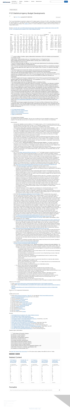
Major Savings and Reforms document (28, 152)
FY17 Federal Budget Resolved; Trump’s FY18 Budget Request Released (26, 326)
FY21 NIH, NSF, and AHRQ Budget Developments (23, 27)
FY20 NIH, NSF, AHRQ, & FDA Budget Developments (22, 317)
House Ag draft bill (24, 299)
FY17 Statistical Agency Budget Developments (20, 327)
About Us (37, 400)
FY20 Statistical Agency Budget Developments (21, 316)
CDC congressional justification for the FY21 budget (28, 99)
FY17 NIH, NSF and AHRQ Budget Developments (21, 328)
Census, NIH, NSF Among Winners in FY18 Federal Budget (23, 322)
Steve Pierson (18, 17)
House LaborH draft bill (20, 300)
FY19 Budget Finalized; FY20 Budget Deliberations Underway (24, 318)
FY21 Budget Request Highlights (17, 109)
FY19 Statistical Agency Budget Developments (20, 320)
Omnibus (21, 307)
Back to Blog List (14, 9)
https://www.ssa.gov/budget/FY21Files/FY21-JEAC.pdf (31, 217)
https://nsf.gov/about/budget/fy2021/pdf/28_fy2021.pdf (28, 214)
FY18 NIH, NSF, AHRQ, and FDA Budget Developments (22, 324)
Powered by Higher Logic (35, 408)
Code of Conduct (38, 401)
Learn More (22, 402)
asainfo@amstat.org (9, 404)
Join (20, 400)
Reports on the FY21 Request (17, 111)
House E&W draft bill (19, 298)
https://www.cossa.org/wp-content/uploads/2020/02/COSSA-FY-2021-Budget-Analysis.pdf (34, 283)
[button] (14, 1)
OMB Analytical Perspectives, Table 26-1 (23, 295)
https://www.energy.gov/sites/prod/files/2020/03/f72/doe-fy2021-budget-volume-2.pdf (33, 216)
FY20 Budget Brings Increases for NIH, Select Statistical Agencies (26, 29)
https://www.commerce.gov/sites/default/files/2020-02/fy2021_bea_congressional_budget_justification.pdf (38, 219)
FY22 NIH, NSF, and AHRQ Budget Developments (56, 361)
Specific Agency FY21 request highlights (19, 110)
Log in (66, 1)
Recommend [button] (58, 17)
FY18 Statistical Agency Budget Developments (20, 323)
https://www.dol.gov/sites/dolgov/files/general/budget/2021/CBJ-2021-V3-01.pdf (32, 228)
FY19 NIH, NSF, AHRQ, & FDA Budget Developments (22, 321)
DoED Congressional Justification (25, 165)
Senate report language (27, 302)
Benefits (21, 401)
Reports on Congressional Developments (19, 113)
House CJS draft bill (24, 301)
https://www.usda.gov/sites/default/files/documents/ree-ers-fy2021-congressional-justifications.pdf (36, 164)
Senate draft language (26, 304)
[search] (51, 1)
